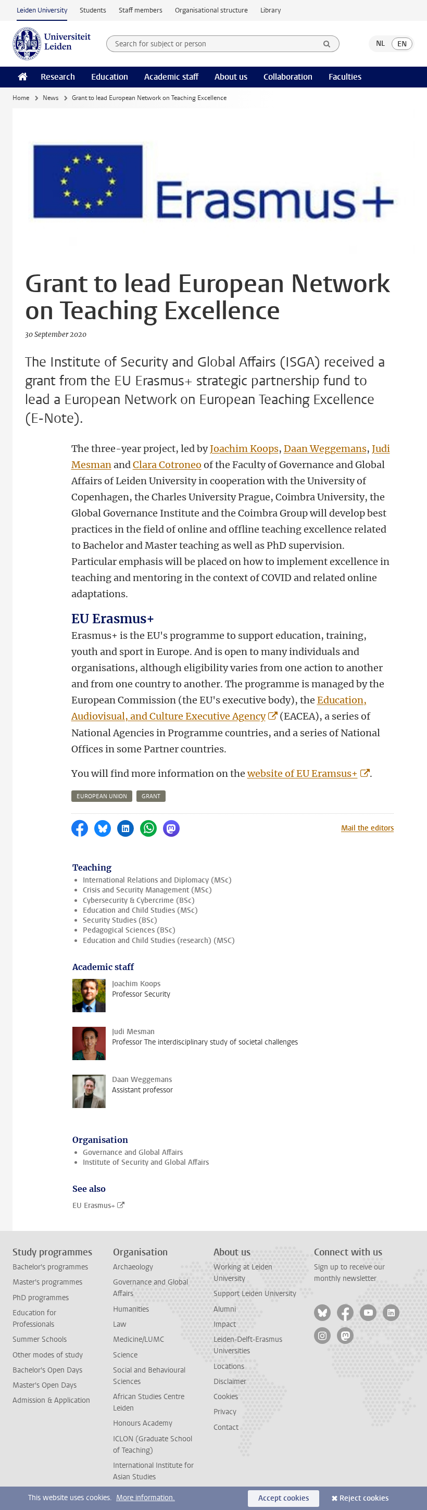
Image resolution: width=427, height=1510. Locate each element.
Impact (225, 1324)
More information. (145, 1498)
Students (93, 10)
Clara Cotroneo (167, 465)
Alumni (225, 1309)
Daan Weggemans (325, 449)
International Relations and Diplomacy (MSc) (157, 880)
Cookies (226, 1397)
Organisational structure (211, 10)
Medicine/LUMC (138, 1339)
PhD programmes (40, 1298)
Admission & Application (51, 1400)
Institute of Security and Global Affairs (146, 1162)
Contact (226, 1427)
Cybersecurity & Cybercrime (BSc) (139, 900)
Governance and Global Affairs (133, 1152)
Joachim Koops (244, 449)
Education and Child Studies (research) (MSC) (159, 941)
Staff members (140, 10)
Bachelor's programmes (50, 1267)
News (50, 98)
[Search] (327, 43)
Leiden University (42, 10)
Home (20, 98)
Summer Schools (39, 1339)
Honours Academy (142, 1423)
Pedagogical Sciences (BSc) (129, 930)
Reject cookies (364, 1498)
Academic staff (171, 76)
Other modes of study (47, 1355)
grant (151, 796)
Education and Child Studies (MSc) (140, 910)
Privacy (225, 1412)
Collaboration (287, 76)
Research (58, 76)
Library (270, 10)
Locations (229, 1366)
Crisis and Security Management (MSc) (147, 890)
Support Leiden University (255, 1294)
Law (120, 1324)
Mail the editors (367, 828)
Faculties (345, 76)
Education (109, 76)
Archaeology (133, 1267)
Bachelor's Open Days (47, 1370)
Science (125, 1355)
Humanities (131, 1309)
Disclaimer (230, 1382)
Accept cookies (283, 1498)
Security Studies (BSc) (120, 920)
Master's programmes (47, 1282)
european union (102, 796)
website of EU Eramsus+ (302, 773)
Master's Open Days (44, 1385)
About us (231, 76)
